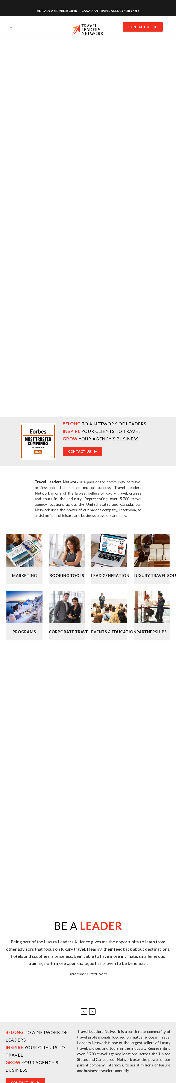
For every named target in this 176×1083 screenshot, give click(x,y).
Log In (73, 10)
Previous (84, 1011)
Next (92, 1011)
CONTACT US (139, 27)
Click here (132, 10)
